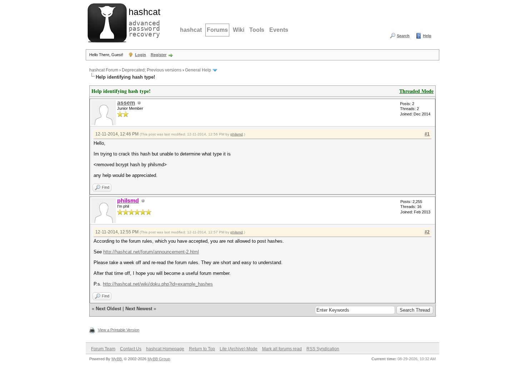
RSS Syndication (322, 348)
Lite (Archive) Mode (239, 348)
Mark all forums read (282, 348)
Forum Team (103, 348)
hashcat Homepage (165, 348)
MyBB (116, 359)
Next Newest (138, 308)
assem (126, 103)
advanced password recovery (143, 22)
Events (278, 30)
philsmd (236, 134)
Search (403, 36)
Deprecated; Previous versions (151, 70)
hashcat (191, 30)
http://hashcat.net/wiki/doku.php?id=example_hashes (158, 284)
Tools (256, 30)
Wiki (238, 30)
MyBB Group (159, 359)
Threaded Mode (416, 91)
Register (158, 55)
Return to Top (202, 348)
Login (140, 55)
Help (427, 36)
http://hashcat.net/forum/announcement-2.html (151, 251)
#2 (427, 231)
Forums (217, 30)
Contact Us (130, 348)
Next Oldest (108, 308)
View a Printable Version (118, 330)
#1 (427, 134)
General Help (198, 70)
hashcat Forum (103, 70)
